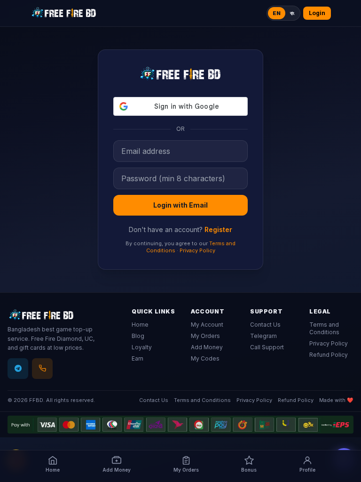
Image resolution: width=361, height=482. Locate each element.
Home (140, 324)
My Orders (205, 335)
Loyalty (142, 347)
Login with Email (180, 205)
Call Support (267, 347)
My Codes (205, 358)
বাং (292, 13)
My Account (207, 324)
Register (218, 229)
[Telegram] (18, 368)
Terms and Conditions (324, 328)
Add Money (207, 347)
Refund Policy (328, 354)
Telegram (263, 335)
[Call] (42, 368)
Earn (137, 358)
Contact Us (265, 324)
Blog (138, 335)
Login (317, 12)
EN (277, 13)
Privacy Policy (197, 250)
